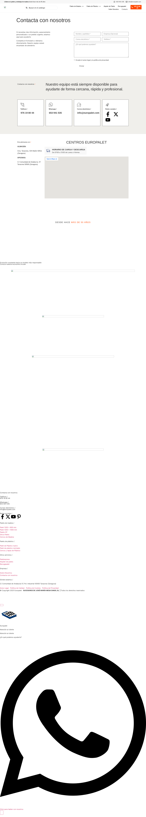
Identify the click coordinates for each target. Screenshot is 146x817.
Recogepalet (122, 6)
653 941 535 (55, 113)
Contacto (125, 9)
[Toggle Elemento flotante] (1, 812)
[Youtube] (107, 119)
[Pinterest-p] (18, 516)
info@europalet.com (88, 113)
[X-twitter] (115, 114)
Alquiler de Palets (109, 6)
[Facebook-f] (107, 114)
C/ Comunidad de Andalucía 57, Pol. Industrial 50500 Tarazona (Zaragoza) (28, 584)
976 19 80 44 (27, 113)
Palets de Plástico (92, 6)
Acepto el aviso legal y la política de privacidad (92, 60)
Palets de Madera (75, 6)
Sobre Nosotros (113, 9)
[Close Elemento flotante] (1, 605)
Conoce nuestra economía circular (13, 264)
